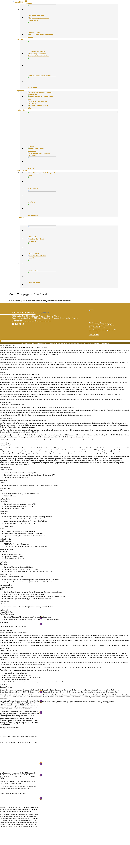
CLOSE (41, 701)
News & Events (22, 171)
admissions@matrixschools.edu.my (39, 321)
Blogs (30, 175)
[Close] (40, 624)
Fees (29, 99)
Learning (20, 39)
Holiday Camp (32, 88)
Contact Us (20, 218)
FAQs (29, 108)
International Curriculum (36, 51)
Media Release (33, 215)
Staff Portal (32, 241)
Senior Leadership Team (36, 15)
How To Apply (32, 94)
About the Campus (34, 32)
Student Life (21, 110)
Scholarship (32, 103)
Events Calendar (33, 253)
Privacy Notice (94, 335)
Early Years (101, 327)
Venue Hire (31, 258)
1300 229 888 (18, 321)
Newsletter (31, 202)
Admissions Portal (34, 282)
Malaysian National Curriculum (38, 56)
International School (95, 325)
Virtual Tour (32, 151)
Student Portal (33, 270)
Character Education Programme (39, 75)
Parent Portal (32, 237)
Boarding (31, 146)
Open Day (31, 168)
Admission (20, 90)
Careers (30, 37)
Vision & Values (33, 20)
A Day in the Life (33, 155)
